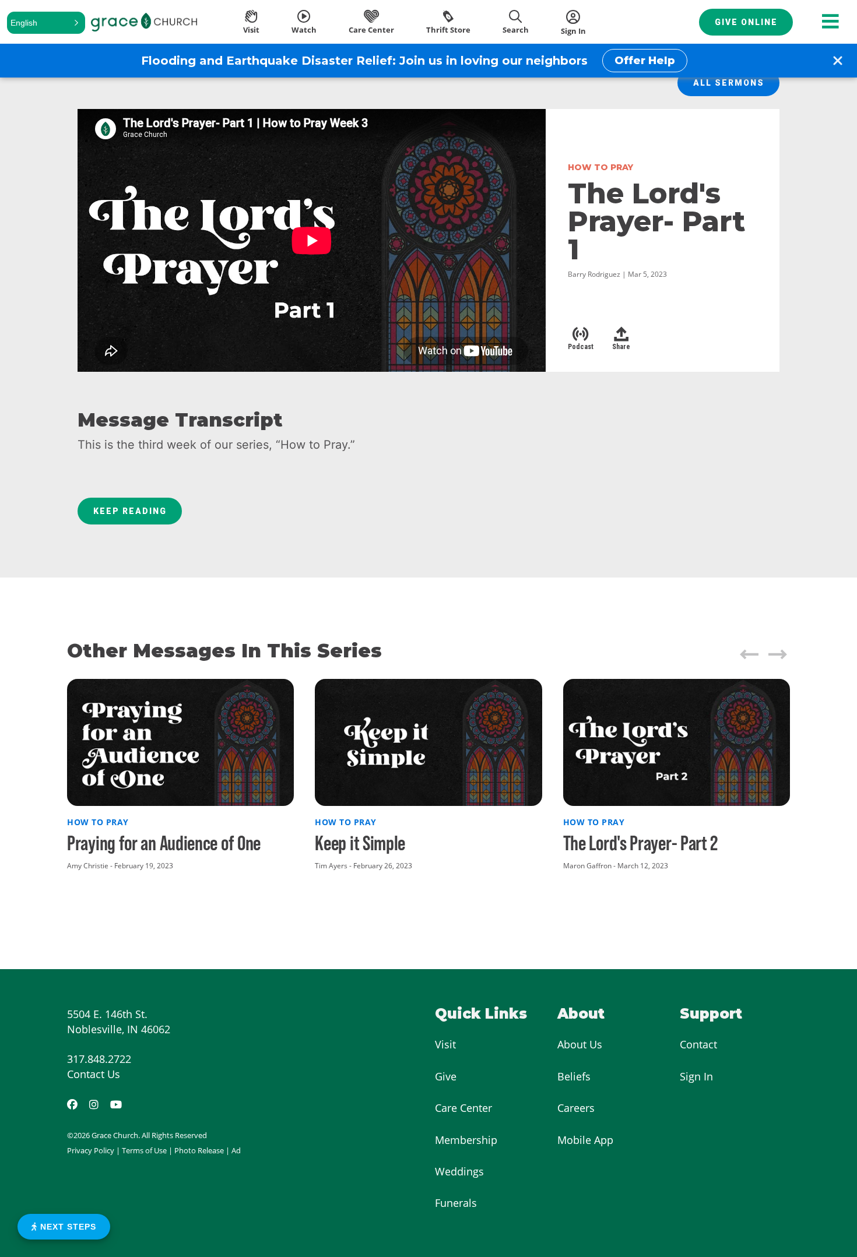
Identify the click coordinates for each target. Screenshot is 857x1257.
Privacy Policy (90, 1150)
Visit (445, 1044)
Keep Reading (130, 511)
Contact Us (93, 1074)
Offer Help (644, 60)
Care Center (463, 1108)
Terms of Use (144, 1150)
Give (445, 1076)
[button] (46, 22)
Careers (576, 1108)
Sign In (696, 1076)
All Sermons (728, 82)
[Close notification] (838, 60)
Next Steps (66, 1226)
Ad (236, 1150)
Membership (466, 1140)
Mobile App (585, 1140)
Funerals (456, 1203)
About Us (579, 1044)
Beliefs (574, 1076)
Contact (698, 1044)
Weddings (459, 1171)
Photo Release (199, 1150)
